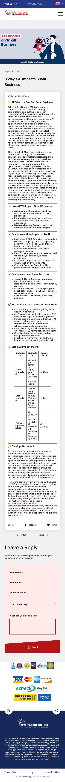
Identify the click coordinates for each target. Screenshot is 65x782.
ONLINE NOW (35, 4)
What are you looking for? (23, 616)
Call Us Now (11, 4)
